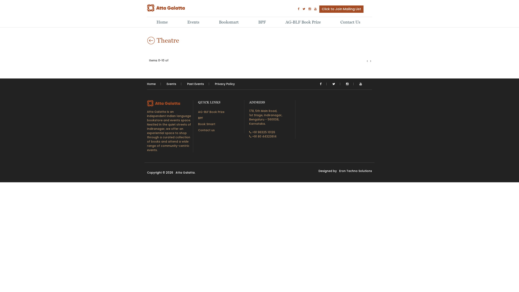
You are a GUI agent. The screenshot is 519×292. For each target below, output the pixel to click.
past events (195, 84)
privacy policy (225, 84)
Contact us (206, 130)
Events (193, 22)
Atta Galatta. (185, 173)
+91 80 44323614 (264, 136)
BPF (262, 22)
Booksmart (229, 22)
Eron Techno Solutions (355, 171)
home (151, 84)
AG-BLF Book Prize (303, 22)
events (171, 84)
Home (162, 22)
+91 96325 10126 (263, 132)
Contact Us (350, 22)
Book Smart (206, 124)
